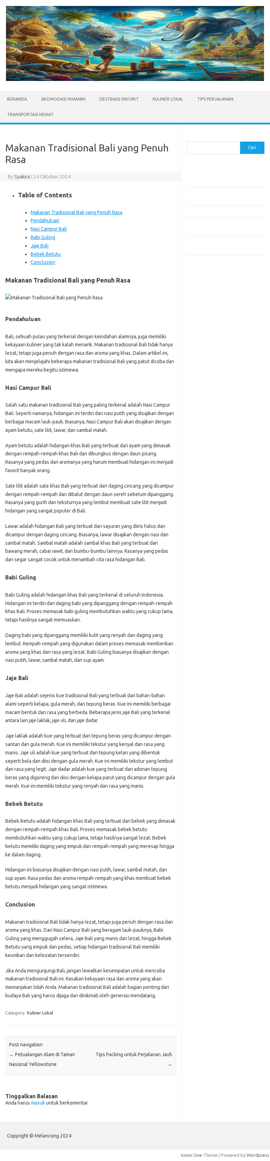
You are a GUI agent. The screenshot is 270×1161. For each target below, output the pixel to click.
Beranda (17, 99)
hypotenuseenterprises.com (221, 352)
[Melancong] (135, 79)
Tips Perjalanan (215, 99)
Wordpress (257, 1155)
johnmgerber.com (209, 486)
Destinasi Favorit (119, 99)
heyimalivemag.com (211, 445)
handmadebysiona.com (215, 338)
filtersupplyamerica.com (216, 325)
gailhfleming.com (208, 439)
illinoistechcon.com (210, 465)
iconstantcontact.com (213, 359)
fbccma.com (203, 318)
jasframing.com (207, 372)
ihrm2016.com (206, 459)
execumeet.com (207, 311)
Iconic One (191, 1155)
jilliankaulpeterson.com (215, 472)
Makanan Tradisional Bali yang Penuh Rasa (76, 212)
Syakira (22, 176)
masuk (38, 1103)
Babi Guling (43, 237)
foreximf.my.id (206, 379)
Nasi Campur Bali (49, 229)
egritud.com (203, 425)
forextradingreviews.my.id (218, 392)
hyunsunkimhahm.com (213, 452)
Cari (191, 137)
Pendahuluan (45, 220)
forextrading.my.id (210, 399)
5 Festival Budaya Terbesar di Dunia (223, 211)
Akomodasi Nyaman (63, 99)
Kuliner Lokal (168, 99)
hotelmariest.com (209, 345)
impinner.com (204, 365)
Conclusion (43, 262)
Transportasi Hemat (30, 114)
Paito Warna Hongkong (215, 518)
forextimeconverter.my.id (217, 406)
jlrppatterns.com (208, 479)
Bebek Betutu (46, 254)
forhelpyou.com (207, 432)
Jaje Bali (40, 246)
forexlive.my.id (206, 385)
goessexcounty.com (212, 332)
